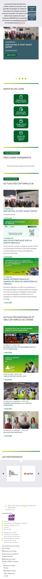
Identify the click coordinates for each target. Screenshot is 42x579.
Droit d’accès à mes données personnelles (11, 541)
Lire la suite (11, 55)
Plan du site (7, 529)
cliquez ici (21, 23)
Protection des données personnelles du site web (12, 535)
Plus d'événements (11, 153)
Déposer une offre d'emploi (22, 111)
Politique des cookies (10, 533)
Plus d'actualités (11, 179)
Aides (5, 521)
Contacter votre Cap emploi (22, 136)
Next (38, 473)
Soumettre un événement (22, 123)
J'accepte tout (32, 8)
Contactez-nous (10, 509)
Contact (6, 527)
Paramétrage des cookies (12, 538)
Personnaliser (32, 13)
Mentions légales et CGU (11, 525)
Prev (3, 473)
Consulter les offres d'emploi (21, 99)
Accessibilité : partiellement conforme (15, 523)
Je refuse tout (32, 18)
